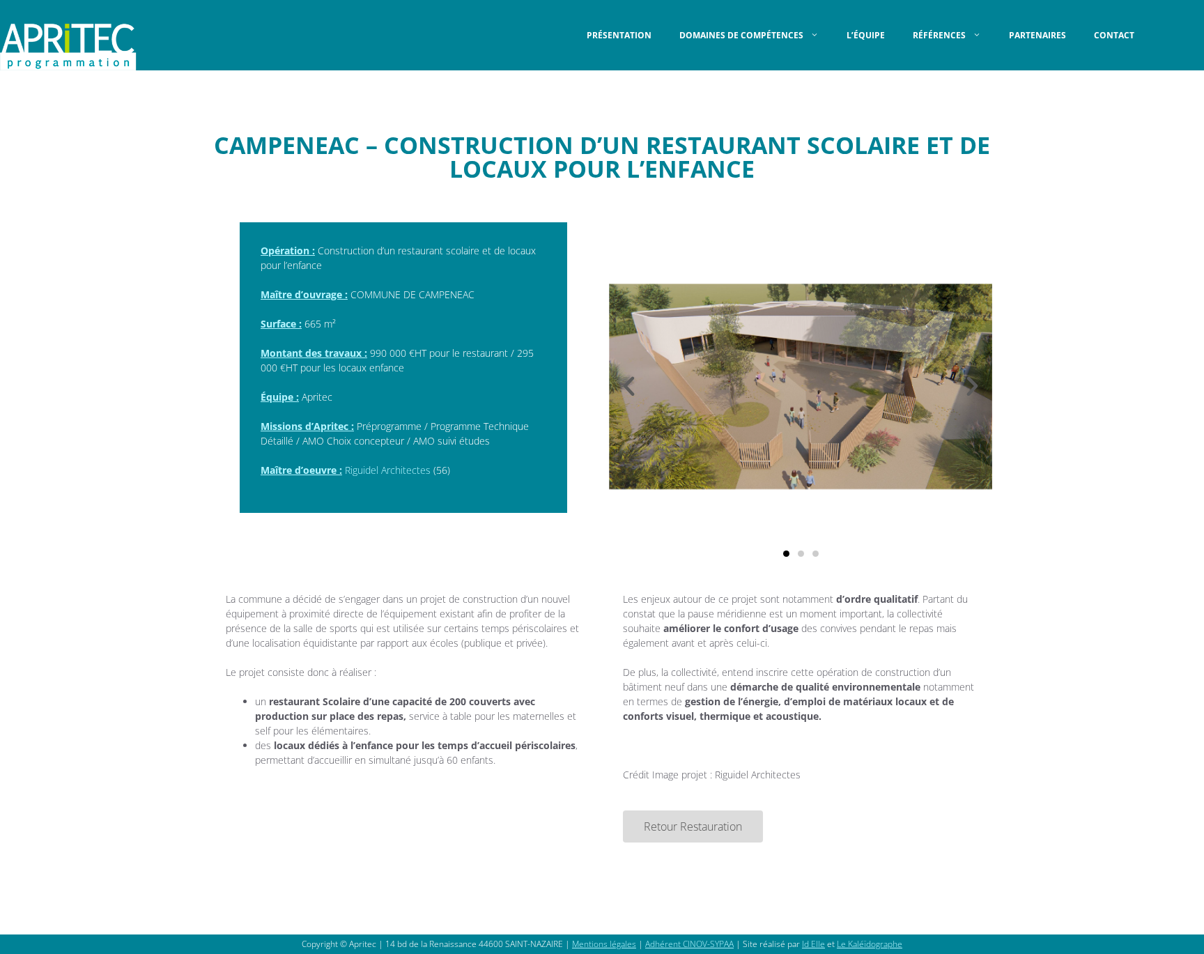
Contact (1114, 35)
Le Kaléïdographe (869, 944)
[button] (629, 386)
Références (939, 35)
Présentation (619, 35)
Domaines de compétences (741, 35)
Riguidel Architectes (388, 470)
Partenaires (1037, 35)
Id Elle (813, 944)
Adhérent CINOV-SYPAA (689, 944)
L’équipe (866, 35)
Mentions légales (604, 944)
